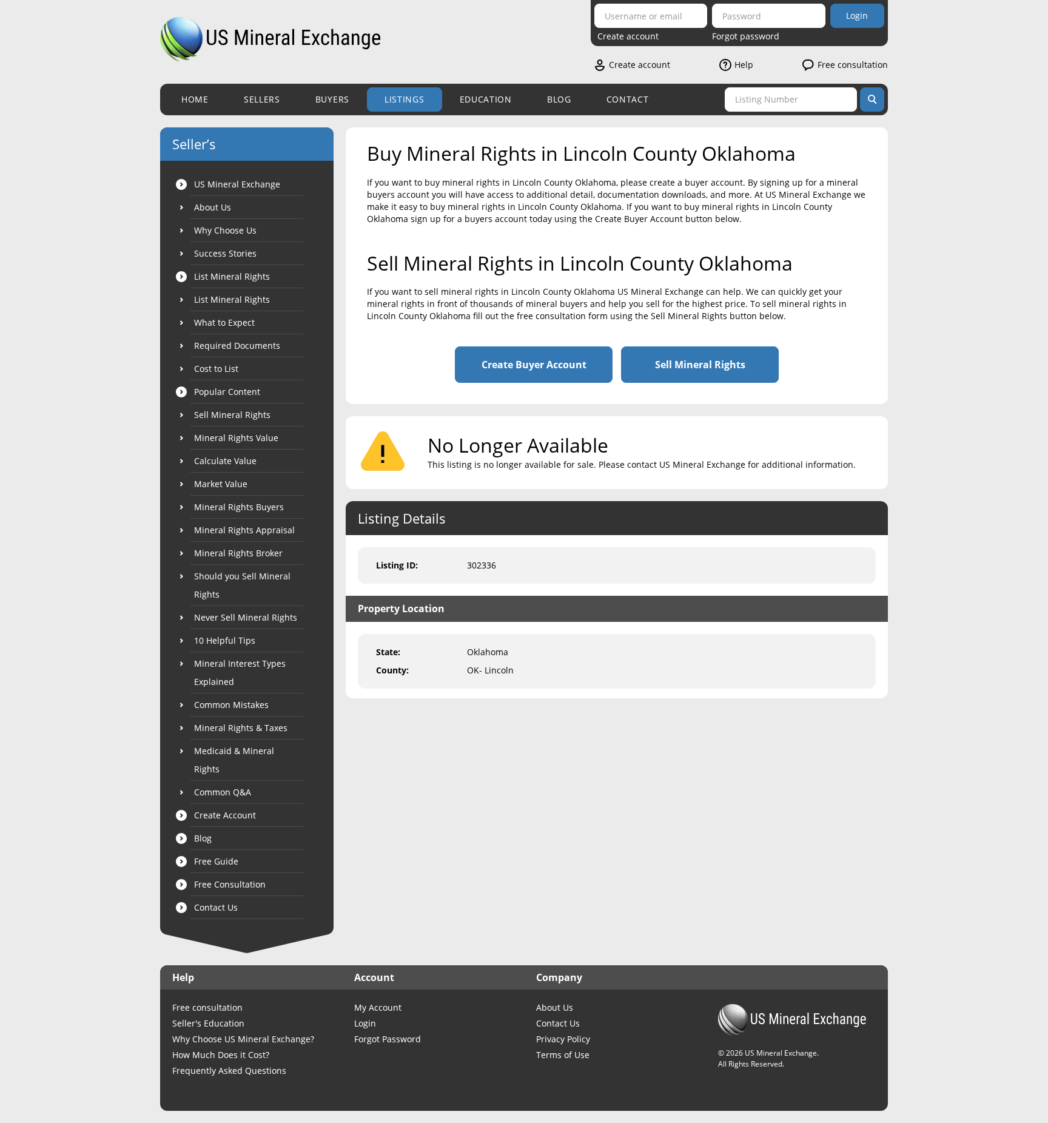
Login (857, 15)
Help (743, 64)
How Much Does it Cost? (220, 1055)
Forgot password (745, 36)
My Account (377, 1007)
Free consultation (853, 64)
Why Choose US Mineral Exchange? (243, 1039)
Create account (628, 36)
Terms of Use (563, 1055)
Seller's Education (208, 1023)
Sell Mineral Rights (700, 364)
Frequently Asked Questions (229, 1070)
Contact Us (558, 1023)
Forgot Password (387, 1039)
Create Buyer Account (534, 364)
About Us (554, 1007)
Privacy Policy (563, 1039)
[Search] (872, 99)
